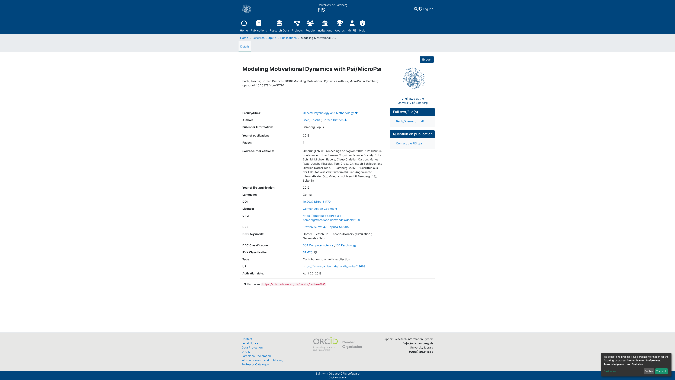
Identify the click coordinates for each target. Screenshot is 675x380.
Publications (259, 30)
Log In (427, 9)
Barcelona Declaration (256, 356)
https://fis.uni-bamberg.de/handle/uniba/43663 (334, 266)
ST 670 (307, 252)
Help (362, 30)
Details (244, 46)
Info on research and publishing (262, 360)
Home (244, 30)
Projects (297, 30)
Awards (340, 30)
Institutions (324, 30)
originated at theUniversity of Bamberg (413, 100)
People (310, 30)
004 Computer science (318, 245)
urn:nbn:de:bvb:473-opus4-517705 (326, 227)
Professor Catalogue (255, 364)
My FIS (352, 30)
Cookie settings (337, 377)
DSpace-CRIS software (344, 373)
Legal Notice (250, 343)
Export (426, 59)
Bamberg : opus (313, 127)
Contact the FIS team (410, 143)
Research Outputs (264, 38)
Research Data (279, 30)
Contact (247, 339)
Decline (649, 371)
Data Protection (252, 347)
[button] (420, 9)
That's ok (661, 371)
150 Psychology (345, 245)
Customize (610, 371)
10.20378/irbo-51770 (317, 201)
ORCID (246, 351)
